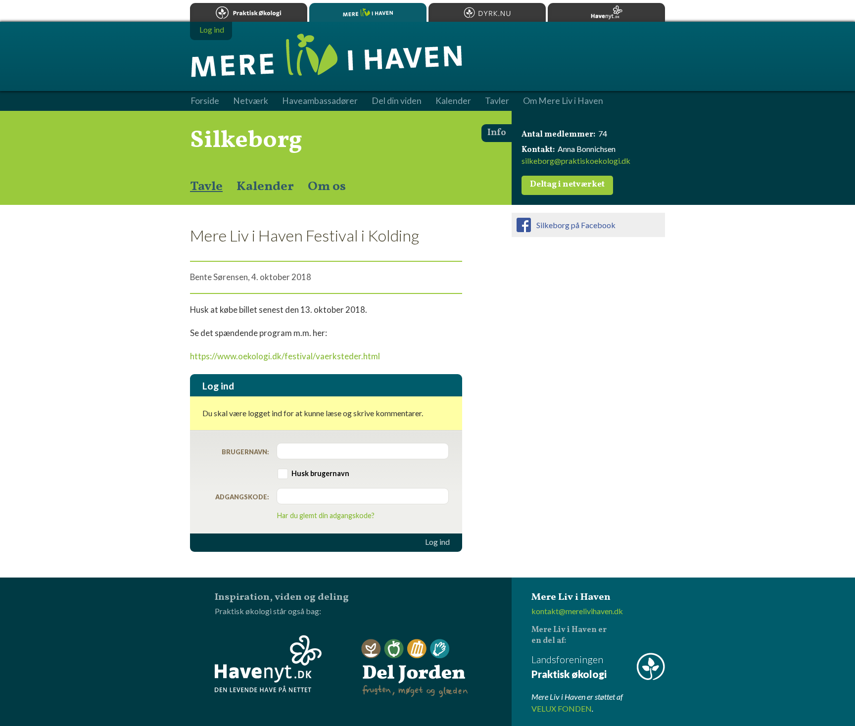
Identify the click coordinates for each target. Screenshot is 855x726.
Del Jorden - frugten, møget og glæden (414, 668)
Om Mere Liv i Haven (563, 101)
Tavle (206, 186)
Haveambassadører (320, 101)
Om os (327, 186)
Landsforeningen (569, 666)
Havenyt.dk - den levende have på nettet (268, 663)
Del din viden (397, 101)
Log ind (437, 542)
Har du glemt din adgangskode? (326, 515)
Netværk (250, 101)
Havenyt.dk (606, 12)
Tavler (497, 101)
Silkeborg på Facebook (576, 225)
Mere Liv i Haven (368, 12)
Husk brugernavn (320, 473)
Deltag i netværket (567, 185)
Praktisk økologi (248, 12)
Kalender (265, 186)
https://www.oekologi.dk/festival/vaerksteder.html (285, 356)
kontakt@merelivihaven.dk (577, 611)
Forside (204, 101)
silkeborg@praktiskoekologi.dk (576, 160)
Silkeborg (246, 140)
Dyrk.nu (487, 12)
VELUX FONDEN (561, 708)
